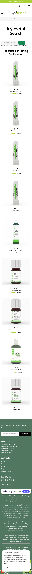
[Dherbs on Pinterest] (9, 480)
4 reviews (18, 292)
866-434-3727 (10, 444)
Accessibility (24, 524)
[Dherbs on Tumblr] (7, 480)
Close (8, 567)
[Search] (25, 6)
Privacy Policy (16, 522)
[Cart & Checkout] (29, 6)
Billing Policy (16, 524)
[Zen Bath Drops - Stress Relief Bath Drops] (16, 391)
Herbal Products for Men (16, 528)
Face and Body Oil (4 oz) (16, 370)
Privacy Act (25, 522)
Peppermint (24, 45)
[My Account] (20, 6)
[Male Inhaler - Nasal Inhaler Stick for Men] (16, 192)
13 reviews (18, 93)
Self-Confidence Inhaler (16, 131)
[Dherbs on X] (3, 480)
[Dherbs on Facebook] (1, 480)
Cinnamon (15, 45)
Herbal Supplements (10, 526)
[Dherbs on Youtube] (11, 480)
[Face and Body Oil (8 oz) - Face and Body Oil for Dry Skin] (16, 232)
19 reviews (19, 372)
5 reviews (18, 213)
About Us (3, 461)
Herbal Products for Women (16, 531)
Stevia (11, 45)
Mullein (19, 45)
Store (2, 464)
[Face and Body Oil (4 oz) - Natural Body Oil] (16, 351)
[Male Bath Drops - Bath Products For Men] (16, 271)
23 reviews (19, 253)
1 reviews (19, 332)
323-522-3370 (13, 446)
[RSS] (13, 480)
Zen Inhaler (16, 171)
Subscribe (25, 433)
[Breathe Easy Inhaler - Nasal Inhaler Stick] (16, 72)
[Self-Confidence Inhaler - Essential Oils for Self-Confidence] (16, 112)
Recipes (3, 469)
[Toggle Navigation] (2, 13)
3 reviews (19, 133)
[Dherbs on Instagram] (5, 480)
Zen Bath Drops (16, 409)
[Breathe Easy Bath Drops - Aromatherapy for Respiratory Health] (16, 311)
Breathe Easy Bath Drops (16, 330)
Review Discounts (6, 471)
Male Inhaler (16, 210)
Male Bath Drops (16, 290)
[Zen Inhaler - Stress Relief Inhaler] (16, 152)
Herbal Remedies (22, 526)
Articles (3, 466)
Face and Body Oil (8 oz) (16, 250)
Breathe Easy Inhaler (16, 91)
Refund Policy (7, 524)
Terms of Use (7, 522)
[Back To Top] (27, 5)
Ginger (7, 45)
